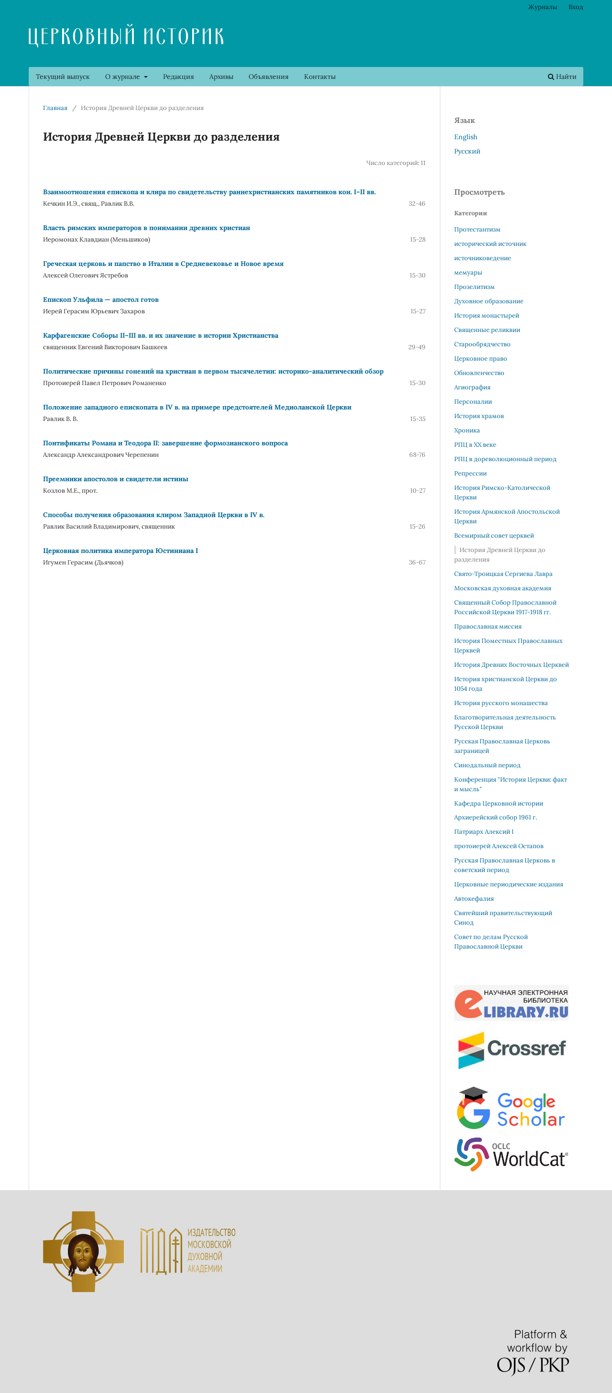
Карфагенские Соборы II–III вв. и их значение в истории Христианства (160, 335)
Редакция (178, 76)
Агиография (472, 387)
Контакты (320, 76)
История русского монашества (501, 703)
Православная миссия (488, 626)
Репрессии (470, 473)
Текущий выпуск (63, 76)
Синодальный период (487, 765)
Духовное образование (489, 301)
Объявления (269, 76)
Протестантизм (477, 229)
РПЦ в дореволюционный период (505, 459)
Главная (55, 108)
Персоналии (473, 402)
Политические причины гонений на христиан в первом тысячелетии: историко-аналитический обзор (213, 371)
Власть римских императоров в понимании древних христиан (146, 227)
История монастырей (486, 315)
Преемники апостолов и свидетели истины (115, 479)
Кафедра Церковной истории (498, 803)
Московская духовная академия (502, 588)
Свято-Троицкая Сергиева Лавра (503, 574)
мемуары (468, 272)
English (465, 137)
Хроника (467, 430)
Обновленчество (479, 373)
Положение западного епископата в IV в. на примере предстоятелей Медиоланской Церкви (197, 407)
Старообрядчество (482, 344)
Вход (575, 7)
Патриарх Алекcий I (484, 832)
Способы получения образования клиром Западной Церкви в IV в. (153, 514)
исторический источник (490, 244)
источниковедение (482, 258)
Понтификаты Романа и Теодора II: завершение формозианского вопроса (165, 443)
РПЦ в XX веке (475, 445)
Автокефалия (474, 899)
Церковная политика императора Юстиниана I (120, 550)
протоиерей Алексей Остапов (499, 846)
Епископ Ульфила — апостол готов (101, 299)
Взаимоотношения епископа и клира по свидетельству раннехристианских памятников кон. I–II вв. (209, 192)
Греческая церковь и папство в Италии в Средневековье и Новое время (163, 263)
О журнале (123, 76)
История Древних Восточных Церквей (511, 665)
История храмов (479, 416)
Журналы (542, 7)
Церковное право (480, 358)
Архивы (221, 76)
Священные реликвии (487, 330)
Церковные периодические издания (508, 884)
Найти (565, 76)
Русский (467, 151)
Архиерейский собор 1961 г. (495, 817)
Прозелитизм (474, 287)
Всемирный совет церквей (494, 535)
